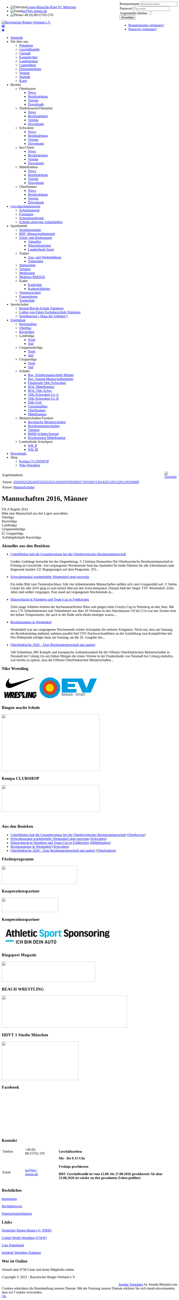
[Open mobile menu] (3, 26)
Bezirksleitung (38, 96)
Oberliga (25, 328)
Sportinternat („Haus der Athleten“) (43, 316)
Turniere (34, 430)
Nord (31, 340)
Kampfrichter (28, 57)
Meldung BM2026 (32, 277)
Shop (14, 457)
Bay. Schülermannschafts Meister (51, 375)
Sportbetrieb (18, 226)
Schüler (24, 371)
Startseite (16, 37)
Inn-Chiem (26, 147)
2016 (86, 482)
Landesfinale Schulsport (35, 442)
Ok (4, 1296)
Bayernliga (26, 332)
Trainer (24, 253)
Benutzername (129, 4)
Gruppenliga (27, 359)
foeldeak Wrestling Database (21, 1252)
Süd (30, 343)
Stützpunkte (27, 265)
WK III (33, 449)
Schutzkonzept (29, 210)
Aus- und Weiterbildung (44, 257)
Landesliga (26, 336)
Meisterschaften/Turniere (36, 418)
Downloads (36, 104)
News (32, 92)
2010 (128, 482)
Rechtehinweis (12, 1206)
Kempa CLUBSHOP (34, 461)
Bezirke (15, 85)
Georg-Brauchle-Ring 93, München (51, 7)
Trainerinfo (35, 261)
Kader (23, 281)
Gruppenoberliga (31, 347)
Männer (18, 487)
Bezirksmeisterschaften (44, 426)
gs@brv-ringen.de (34, 11)
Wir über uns (19, 41)
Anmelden (127, 17)
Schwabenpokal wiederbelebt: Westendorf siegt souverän (49, 577)
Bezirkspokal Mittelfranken (46, 438)
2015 (93, 482)
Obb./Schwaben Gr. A (43, 394)
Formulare (26, 214)
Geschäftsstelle (29, 49)
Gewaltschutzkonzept (25, 206)
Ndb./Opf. (35, 402)
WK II (32, 445)
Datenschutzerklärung (17, 1213)
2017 (79, 482)
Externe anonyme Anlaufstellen (40, 222)
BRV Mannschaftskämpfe (37, 234)
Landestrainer (28, 61)
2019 (65, 482)
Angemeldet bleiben (133, 13)
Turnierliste (27, 300)
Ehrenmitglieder (30, 69)
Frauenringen (28, 296)
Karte (23, 81)
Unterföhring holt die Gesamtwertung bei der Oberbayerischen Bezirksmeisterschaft (68, 554)
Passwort (126, 8)
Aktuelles (34, 241)
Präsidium (26, 45)
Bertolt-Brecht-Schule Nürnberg (41, 308)
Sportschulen (19, 304)
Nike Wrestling (29, 465)
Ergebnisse (18, 320)
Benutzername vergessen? (146, 25)
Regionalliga (28, 324)
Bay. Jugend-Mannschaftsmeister (50, 379)
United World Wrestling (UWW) (24, 1238)
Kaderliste (35, 285)
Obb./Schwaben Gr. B (43, 398)
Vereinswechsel (30, 292)
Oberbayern (27, 88)
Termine (25, 269)
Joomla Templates (131, 1284)
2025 (23, 482)
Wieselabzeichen (39, 245)
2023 (37, 482)
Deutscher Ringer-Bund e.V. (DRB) (27, 1230)
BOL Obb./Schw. (40, 391)
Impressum (9, 1199)
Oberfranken (28, 187)
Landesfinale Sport (41, 249)
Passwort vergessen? (142, 29)
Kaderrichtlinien (39, 289)
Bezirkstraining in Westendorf (31, 622)
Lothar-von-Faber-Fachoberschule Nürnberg (50, 312)
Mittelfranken (28, 167)
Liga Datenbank (13, 1245)
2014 (100, 482)
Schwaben (26, 128)
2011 (121, 482)
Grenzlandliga (37, 406)
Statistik (24, 77)
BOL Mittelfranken (41, 387)
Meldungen (27, 273)
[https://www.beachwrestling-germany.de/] (64, 1026)
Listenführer (27, 65)
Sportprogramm (30, 230)
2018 (72, 482)
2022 (44, 482)
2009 (135, 482)
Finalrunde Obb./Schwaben (47, 383)
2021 (51, 482)
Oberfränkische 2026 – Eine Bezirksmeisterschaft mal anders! (52, 645)
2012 (114, 482)
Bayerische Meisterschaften (47, 422)
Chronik (25, 53)
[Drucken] (171, 477)
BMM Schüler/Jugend (43, 434)
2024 (30, 482)
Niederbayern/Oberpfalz (36, 108)
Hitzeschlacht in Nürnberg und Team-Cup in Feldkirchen (49, 599)
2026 (16, 482)
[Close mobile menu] (3, 30)
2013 (107, 482)
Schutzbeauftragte (31, 218)
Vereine (24, 73)
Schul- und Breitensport (35, 238)
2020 (58, 482)
